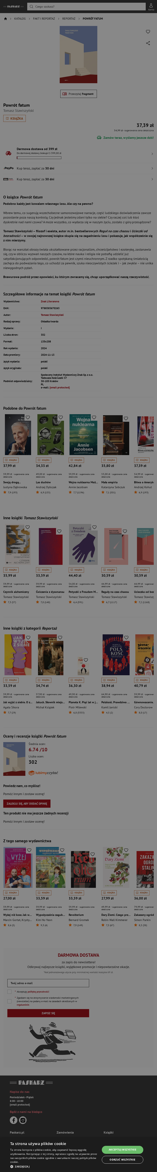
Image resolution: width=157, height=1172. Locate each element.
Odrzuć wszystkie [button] (122, 1159)
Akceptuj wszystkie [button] (122, 1149)
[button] (54, 1166)
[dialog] (78, 1154)
